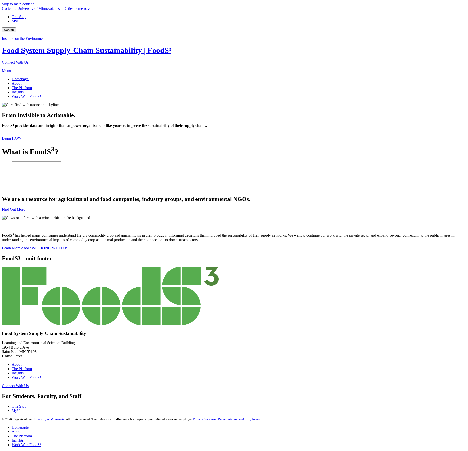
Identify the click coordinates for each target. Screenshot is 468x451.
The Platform (22, 369)
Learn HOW (11, 138)
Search (9, 30)
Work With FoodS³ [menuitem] (26, 96)
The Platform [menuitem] (22, 88)
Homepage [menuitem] (20, 79)
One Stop (19, 17)
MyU (16, 21)
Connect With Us (15, 62)
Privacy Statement (205, 419)
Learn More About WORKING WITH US (35, 248)
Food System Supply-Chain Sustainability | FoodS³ (86, 50)
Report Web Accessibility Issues (239, 419)
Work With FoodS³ (26, 377)
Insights (18, 373)
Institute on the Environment (24, 38)
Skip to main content (18, 4)
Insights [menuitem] (18, 92)
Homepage (20, 427)
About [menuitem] (16, 83)
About (16, 364)
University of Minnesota (48, 419)
